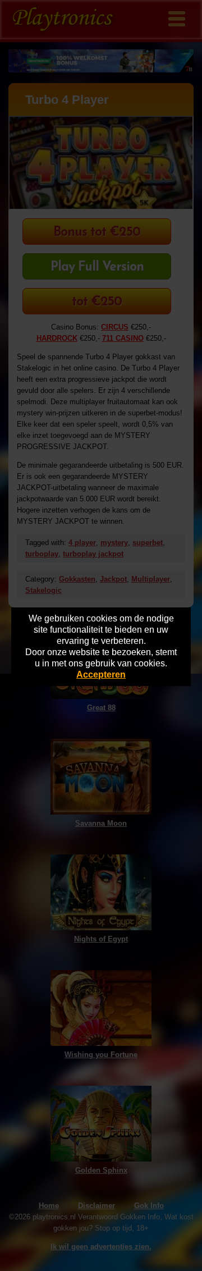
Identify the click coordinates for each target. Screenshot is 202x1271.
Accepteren (101, 674)
